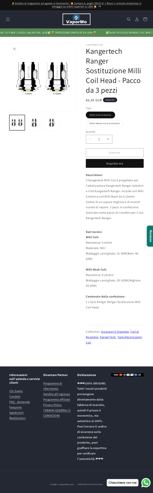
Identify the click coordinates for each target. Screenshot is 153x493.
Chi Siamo (16, 391)
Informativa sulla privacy (90, 484)
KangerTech (108, 337)
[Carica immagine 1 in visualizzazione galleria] (17, 123)
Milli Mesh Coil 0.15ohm (107, 124)
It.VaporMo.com (66, 484)
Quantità (90, 131)
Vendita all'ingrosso (56, 394)
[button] (8, 19)
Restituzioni (17, 418)
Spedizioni (16, 413)
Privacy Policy (52, 405)
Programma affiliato (56, 399)
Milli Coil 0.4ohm (102, 115)
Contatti (14, 396)
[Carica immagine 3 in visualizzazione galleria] (51, 123)
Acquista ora (114, 163)
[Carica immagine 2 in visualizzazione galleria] (34, 123)
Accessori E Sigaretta (115, 332)
